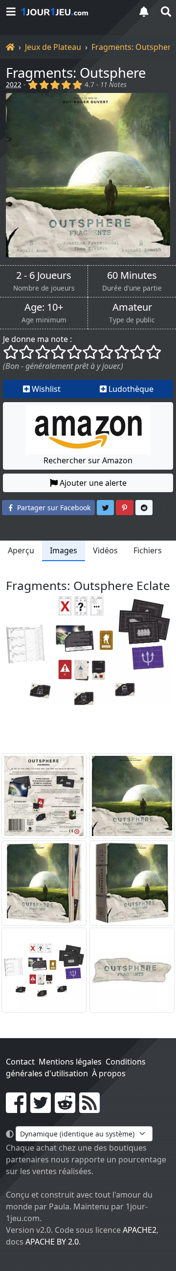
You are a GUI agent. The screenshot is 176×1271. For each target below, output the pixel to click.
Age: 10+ (43, 307)
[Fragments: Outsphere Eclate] (44, 970)
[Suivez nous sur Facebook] (16, 1108)
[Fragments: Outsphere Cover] (132, 796)
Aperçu (21, 550)
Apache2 (139, 1230)
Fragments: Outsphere (133, 47)
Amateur (132, 307)
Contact (20, 1061)
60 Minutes (132, 275)
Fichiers (147, 550)
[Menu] (11, 11)
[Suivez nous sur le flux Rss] (89, 1108)
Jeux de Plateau (53, 47)
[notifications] (143, 11)
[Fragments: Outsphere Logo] (132, 970)
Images (63, 550)
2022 (14, 84)
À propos (109, 1073)
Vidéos (105, 550)
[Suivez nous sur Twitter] (40, 1108)
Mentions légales (70, 1061)
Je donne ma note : (37, 339)
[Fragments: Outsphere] (88, 175)
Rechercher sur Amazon (88, 460)
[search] (165, 11)
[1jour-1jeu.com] (73, 11)
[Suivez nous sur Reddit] (65, 1108)
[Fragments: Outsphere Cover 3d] (44, 883)
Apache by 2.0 (52, 1241)
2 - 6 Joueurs (43, 275)
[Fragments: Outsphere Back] (44, 796)
